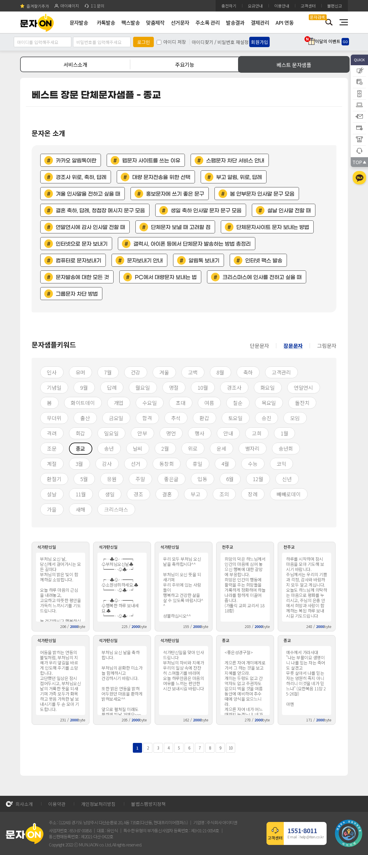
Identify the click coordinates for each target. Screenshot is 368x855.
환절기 (54, 479)
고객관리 (281, 372)
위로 (193, 448)
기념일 (54, 387)
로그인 (143, 42)
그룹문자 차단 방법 (77, 294)
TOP (357, 162)
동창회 (166, 463)
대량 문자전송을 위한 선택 (161, 177)
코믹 (281, 463)
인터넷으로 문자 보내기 (82, 244)
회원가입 (259, 42)
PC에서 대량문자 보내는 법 (166, 277)
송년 (109, 448)
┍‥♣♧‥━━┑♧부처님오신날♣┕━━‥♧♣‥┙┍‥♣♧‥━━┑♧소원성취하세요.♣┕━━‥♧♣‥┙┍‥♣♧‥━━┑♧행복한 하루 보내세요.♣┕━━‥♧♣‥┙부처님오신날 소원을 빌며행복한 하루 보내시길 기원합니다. (121, 589)
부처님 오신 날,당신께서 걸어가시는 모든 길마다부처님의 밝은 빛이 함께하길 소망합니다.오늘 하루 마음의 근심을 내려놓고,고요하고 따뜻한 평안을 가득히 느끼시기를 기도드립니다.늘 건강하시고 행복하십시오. (60, 589)
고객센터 (308, 6)
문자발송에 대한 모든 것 (82, 277)
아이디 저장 (174, 41)
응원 (112, 479)
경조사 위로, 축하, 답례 (81, 177)
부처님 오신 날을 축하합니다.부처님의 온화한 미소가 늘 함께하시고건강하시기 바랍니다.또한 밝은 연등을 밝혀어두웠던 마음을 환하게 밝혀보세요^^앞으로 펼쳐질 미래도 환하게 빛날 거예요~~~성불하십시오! (121, 682)
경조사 (234, 387)
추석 (176, 418)
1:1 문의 (97, 6)
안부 (142, 433)
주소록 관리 (207, 22)
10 (231, 748)
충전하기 (228, 6)
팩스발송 (130, 22)
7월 (108, 372)
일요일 (111, 433)
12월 (258, 479)
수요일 (149, 402)
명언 (171, 433)
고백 (193, 372)
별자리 (252, 448)
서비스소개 (75, 64)
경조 (138, 494)
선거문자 (180, 22)
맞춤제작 (155, 22)
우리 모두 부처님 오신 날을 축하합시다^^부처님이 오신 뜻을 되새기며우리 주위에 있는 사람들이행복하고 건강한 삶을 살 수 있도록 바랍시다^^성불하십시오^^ (183, 587)
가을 (52, 509)
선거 (136, 463)
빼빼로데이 (289, 494)
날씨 (138, 448)
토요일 (235, 418)
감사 (107, 463)
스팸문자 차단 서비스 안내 (235, 161)
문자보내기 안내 (145, 261)
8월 (220, 372)
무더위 (54, 418)
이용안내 (281, 6)
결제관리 (260, 22)
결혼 (167, 494)
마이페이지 (69, 6)
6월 (230, 479)
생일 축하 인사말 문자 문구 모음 (206, 211)
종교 (80, 448)
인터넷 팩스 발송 (263, 261)
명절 (174, 387)
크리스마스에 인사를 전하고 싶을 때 (262, 277)
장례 (253, 494)
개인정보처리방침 (98, 804)
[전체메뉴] (344, 22)
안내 (228, 433)
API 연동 (285, 22)
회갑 (80, 433)
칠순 (238, 402)
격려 (52, 433)
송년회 (286, 448)
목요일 (269, 402)
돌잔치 (302, 402)
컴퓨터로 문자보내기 (78, 261)
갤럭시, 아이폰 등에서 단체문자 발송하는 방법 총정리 (192, 244)
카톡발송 (106, 22)
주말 (140, 479)
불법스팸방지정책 (148, 804)
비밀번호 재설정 (233, 42)
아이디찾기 (202, 42)
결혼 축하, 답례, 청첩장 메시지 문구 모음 (100, 211)
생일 (110, 494)
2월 (165, 448)
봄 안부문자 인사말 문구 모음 (262, 194)
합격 (147, 418)
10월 (203, 387)
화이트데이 (83, 402)
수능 (253, 463)
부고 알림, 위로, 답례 (239, 177)
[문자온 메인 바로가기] (37, 22)
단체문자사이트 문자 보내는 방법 (272, 227)
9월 (84, 387)
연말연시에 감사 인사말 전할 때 (90, 227)
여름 (209, 402)
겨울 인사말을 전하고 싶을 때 (88, 194)
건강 (136, 372)
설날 (52, 494)
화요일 (267, 387)
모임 (295, 418)
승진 (266, 418)
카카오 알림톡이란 (76, 161)
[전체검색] (329, 22)
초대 (180, 402)
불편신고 (334, 6)
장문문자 (293, 345)
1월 (284, 433)
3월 (79, 463)
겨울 (164, 372)
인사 (52, 372)
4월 (225, 463)
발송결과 (235, 22)
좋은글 (171, 479)
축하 (248, 372)
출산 (85, 418)
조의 (224, 494)
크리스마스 (116, 509)
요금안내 (255, 6)
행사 (199, 433)
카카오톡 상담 (359, 178)
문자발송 (79, 22)
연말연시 (303, 387)
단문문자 (259, 345)
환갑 (204, 418)
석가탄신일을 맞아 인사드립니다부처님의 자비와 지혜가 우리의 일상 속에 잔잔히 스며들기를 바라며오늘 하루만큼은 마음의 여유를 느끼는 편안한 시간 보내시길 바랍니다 (183, 670)
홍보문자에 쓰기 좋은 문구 (175, 194)
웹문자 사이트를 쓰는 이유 (151, 161)
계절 (52, 463)
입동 (202, 479)
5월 (84, 479)
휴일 (197, 463)
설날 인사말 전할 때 (289, 211)
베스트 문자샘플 (294, 64)
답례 (112, 387)
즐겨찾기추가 (37, 6)
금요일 (116, 418)
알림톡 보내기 (204, 261)
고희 (257, 433)
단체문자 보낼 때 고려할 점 (180, 227)
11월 (81, 494)
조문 (52, 448)
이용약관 (57, 804)
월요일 (142, 387)
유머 (80, 372)
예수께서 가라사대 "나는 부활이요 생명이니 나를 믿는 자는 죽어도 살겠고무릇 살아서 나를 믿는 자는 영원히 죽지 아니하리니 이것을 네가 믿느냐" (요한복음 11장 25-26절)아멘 (306, 678)
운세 (221, 448)
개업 (119, 402)
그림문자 (326, 345)
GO (345, 41)
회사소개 (24, 804)
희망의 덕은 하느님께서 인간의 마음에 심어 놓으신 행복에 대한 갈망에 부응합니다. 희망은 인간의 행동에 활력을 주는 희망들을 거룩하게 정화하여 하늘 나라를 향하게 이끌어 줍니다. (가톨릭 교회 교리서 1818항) (245, 585)
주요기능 (184, 64)
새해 (80, 509)
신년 (287, 479)
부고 (195, 494)
